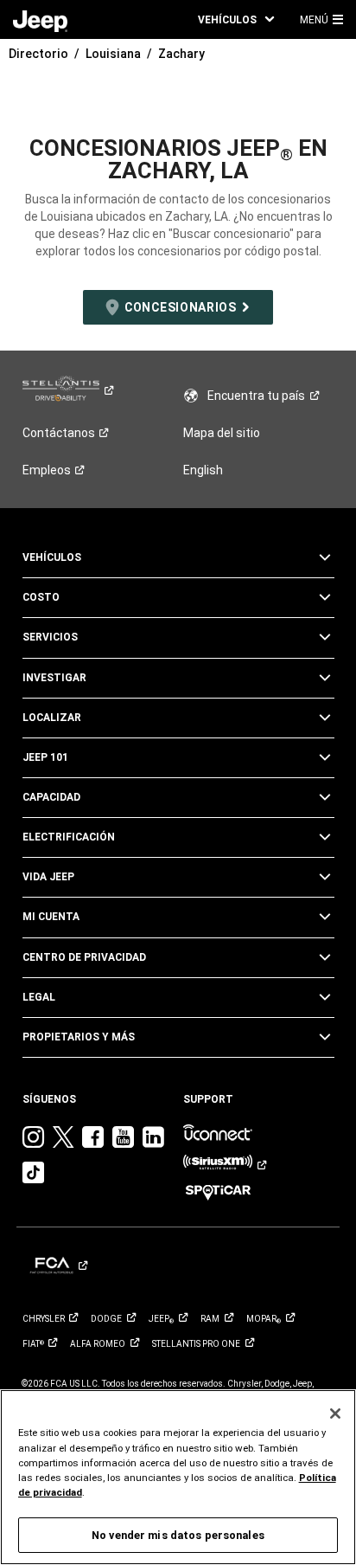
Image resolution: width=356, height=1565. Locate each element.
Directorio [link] (38, 54)
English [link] (203, 470)
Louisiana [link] (113, 54)
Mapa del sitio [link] (221, 433)
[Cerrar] (335, 1413)
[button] (236, 19)
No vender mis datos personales (178, 1535)
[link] (40, 20)
